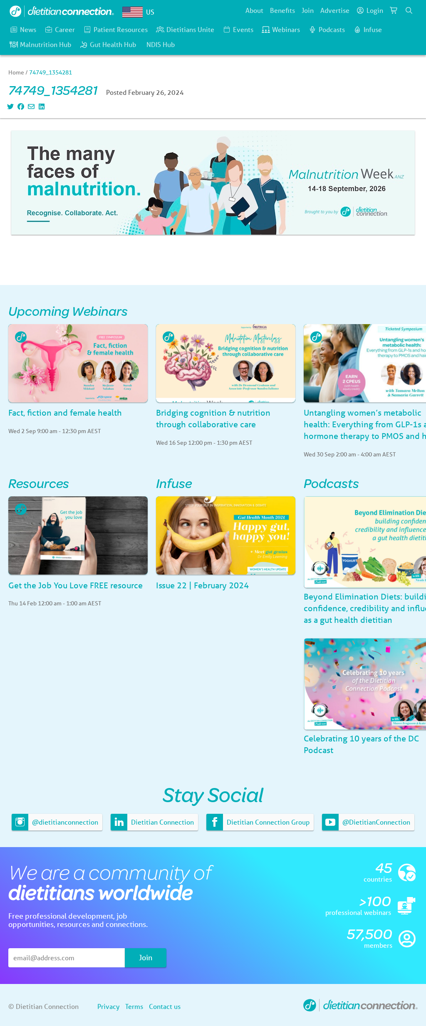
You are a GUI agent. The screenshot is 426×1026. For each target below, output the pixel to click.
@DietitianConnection (375, 822)
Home (16, 72)
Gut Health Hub (113, 44)
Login (375, 10)
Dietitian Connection (161, 822)
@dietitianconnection (64, 822)
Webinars (286, 29)
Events (243, 29)
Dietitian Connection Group (267, 822)
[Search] (409, 10)
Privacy (108, 1006)
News (28, 29)
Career (65, 29)
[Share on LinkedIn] (40, 106)
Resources (38, 482)
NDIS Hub (160, 44)
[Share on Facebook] (20, 106)
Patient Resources (121, 29)
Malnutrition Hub (45, 44)
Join (308, 10)
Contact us (165, 1006)
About (254, 10)
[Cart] (394, 10)
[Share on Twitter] (9, 106)
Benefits (282, 10)
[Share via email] (30, 106)
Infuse (373, 29)
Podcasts (332, 29)
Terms (134, 1006)
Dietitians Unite (190, 29)
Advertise (334, 10)
